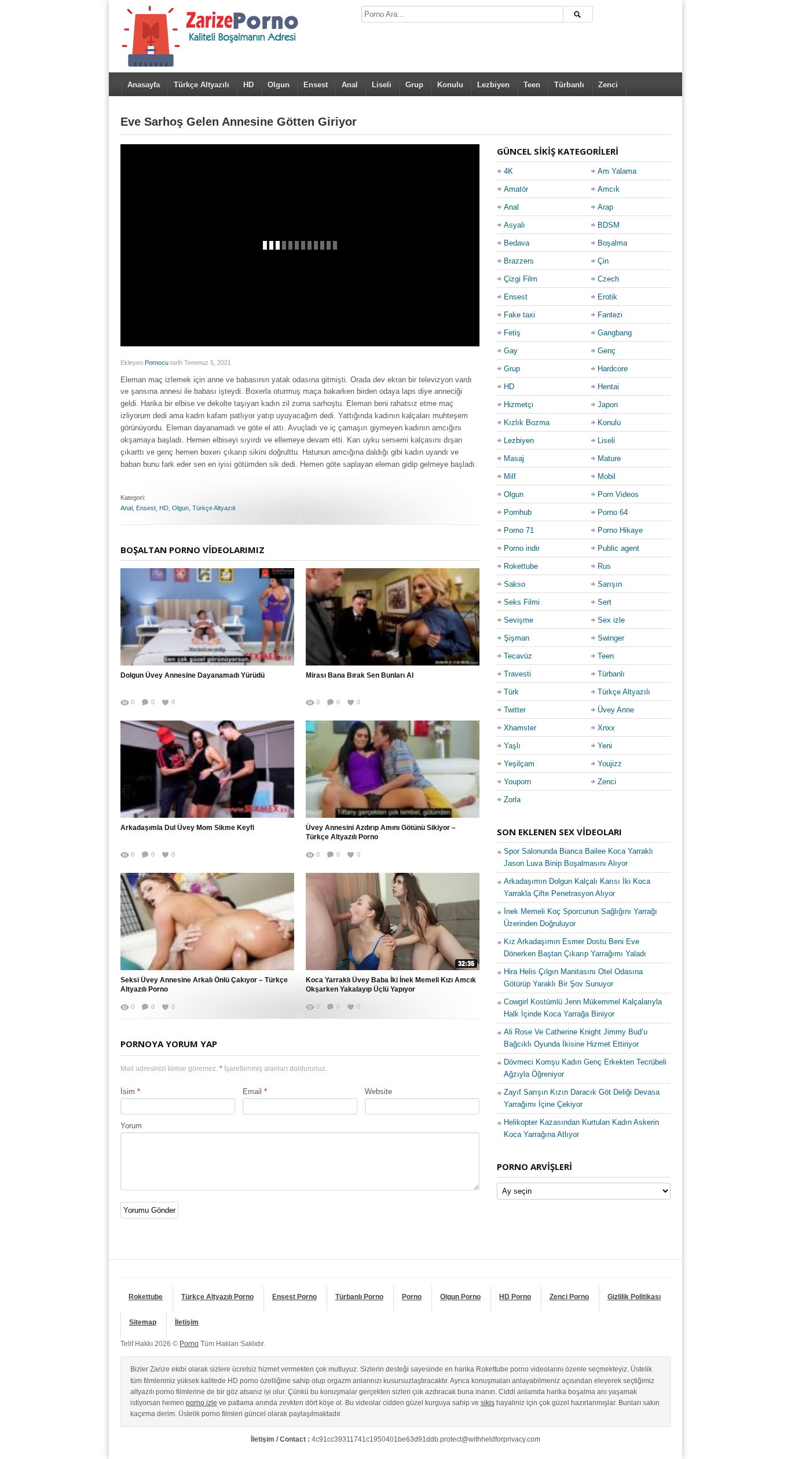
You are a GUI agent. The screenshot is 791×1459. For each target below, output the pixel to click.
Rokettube (521, 566)
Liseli (381, 85)
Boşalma (612, 243)
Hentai (608, 386)
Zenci (608, 85)
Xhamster (520, 727)
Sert (604, 602)
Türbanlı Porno (359, 1297)
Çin (603, 261)
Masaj (514, 458)
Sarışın (610, 584)
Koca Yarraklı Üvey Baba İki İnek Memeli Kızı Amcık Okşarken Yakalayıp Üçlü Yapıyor (391, 985)
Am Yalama (617, 171)
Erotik (607, 296)
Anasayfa (143, 85)
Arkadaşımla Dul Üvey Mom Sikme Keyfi (187, 828)
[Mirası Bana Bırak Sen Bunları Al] (392, 616)
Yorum (131, 1125)
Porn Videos (618, 494)
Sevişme (518, 620)
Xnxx (606, 727)
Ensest (315, 85)
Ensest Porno (294, 1297)
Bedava (516, 243)
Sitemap (142, 1322)
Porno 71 (519, 530)
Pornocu (157, 362)
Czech (608, 279)
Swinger (611, 638)
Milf (510, 476)
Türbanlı (569, 85)
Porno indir (522, 548)
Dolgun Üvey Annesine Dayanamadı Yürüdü (192, 675)
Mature (609, 458)
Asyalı (514, 225)
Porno (412, 1297)
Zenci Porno (569, 1297)
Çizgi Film (520, 279)
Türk (511, 692)
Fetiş (512, 332)
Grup (414, 85)
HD (248, 85)
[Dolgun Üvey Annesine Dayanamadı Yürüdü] (207, 616)
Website (378, 1091)
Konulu (450, 85)
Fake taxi (519, 314)
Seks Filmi (522, 602)
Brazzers (519, 261)
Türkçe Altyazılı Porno (217, 1297)
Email (252, 1091)
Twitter (515, 709)
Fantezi (610, 314)
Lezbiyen (493, 85)
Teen (531, 85)
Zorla (512, 799)
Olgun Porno (460, 1297)
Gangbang (615, 332)
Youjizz (610, 763)
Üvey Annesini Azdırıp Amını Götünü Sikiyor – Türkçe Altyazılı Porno (381, 833)
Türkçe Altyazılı (201, 85)
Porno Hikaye (620, 530)
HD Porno (515, 1297)
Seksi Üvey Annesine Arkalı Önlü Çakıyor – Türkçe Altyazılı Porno (204, 985)
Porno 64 (613, 512)
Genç (607, 350)
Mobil (607, 476)
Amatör (516, 189)
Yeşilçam (519, 763)
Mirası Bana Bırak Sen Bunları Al (359, 675)
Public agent (618, 548)
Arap (605, 207)
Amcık (609, 189)
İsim (127, 1091)
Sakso (514, 584)
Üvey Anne (616, 709)
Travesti (517, 674)
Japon (608, 404)
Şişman (516, 638)
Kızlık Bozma (527, 422)
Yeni (605, 745)
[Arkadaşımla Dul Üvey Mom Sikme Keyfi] (207, 769)
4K (508, 171)
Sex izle (611, 620)
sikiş (488, 1403)
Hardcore (613, 368)
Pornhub (518, 512)
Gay (511, 350)
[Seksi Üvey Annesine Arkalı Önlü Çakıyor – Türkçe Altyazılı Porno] (207, 921)
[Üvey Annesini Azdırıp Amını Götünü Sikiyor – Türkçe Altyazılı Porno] (392, 769)
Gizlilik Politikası (634, 1297)
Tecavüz (518, 656)
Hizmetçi (518, 404)
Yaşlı (512, 745)
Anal (350, 85)
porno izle (201, 1403)
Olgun (279, 85)
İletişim (187, 1322)
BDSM (609, 225)
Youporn (517, 781)
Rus (604, 566)
